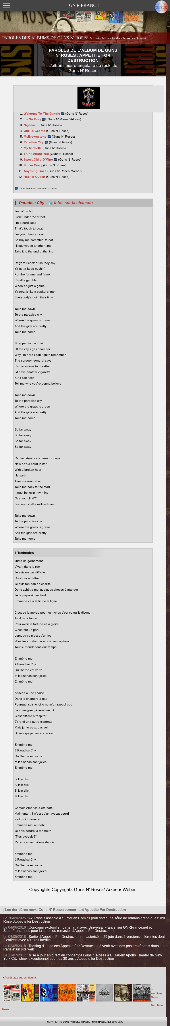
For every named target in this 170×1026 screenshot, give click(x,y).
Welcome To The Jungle (42, 113)
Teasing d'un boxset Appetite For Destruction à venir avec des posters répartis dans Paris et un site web (81, 947)
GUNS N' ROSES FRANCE (76, 1022)
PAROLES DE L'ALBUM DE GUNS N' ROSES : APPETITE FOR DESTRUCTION (82, 60)
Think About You (37, 154)
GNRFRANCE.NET (101, 1022)
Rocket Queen (35, 176)
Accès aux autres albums (20, 977)
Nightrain (31, 125)
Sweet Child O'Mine (39, 159)
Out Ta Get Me (35, 131)
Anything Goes (35, 171)
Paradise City (34, 142)
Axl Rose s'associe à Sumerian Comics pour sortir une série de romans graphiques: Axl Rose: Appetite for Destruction (84, 919)
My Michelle (33, 148)
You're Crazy (33, 165)
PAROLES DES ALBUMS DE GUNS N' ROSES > (74, 38)
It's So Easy (33, 119)
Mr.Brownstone (35, 136)
